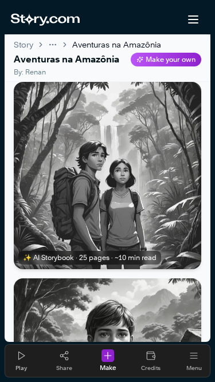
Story (23, 44)
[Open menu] (193, 19)
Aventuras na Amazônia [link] (116, 44)
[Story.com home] (45, 19)
